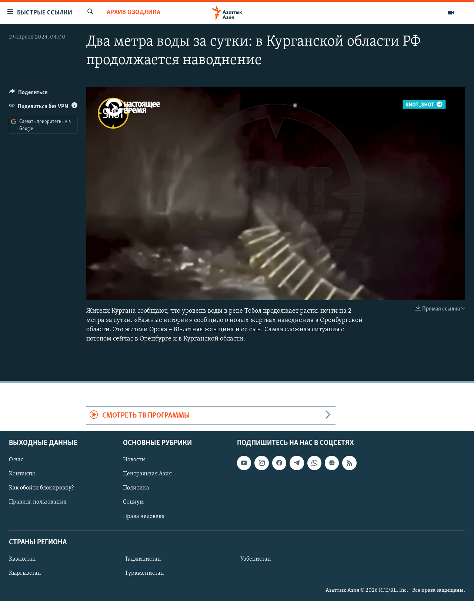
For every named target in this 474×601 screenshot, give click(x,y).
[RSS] (349, 463)
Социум (133, 502)
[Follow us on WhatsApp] (314, 463)
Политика (136, 488)
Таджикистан (143, 559)
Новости (134, 460)
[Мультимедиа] (451, 12)
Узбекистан (255, 559)
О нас (16, 460)
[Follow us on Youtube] (244, 463)
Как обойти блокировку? (41, 488)
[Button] (28, 94)
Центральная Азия (147, 474)
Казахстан (22, 559)
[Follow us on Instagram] (261, 463)
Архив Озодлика (133, 12)
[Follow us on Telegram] (297, 463)
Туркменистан (144, 573)
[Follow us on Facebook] (279, 463)
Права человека (144, 516)
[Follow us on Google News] (332, 463)
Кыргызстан (25, 573)
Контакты (22, 474)
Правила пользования (38, 502)
